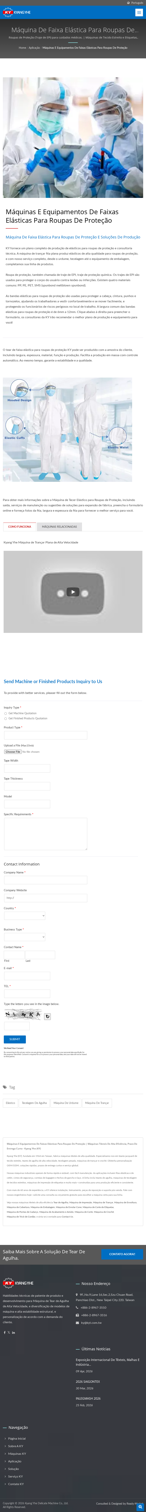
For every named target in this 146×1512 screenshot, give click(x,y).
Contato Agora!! (122, 1254)
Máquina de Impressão (80, 1202)
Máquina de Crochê (104, 1212)
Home (22, 48)
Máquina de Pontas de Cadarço (22, 1212)
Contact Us (67, 1217)
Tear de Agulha (60, 1202)
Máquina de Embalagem (43, 1207)
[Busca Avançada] (140, 1507)
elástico (10, 1103)
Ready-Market (135, 1504)
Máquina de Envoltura (125, 1202)
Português (137, 3)
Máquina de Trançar (103, 1202)
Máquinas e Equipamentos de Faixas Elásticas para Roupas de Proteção (85, 48)
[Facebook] (5, 1333)
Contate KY (16, 1484)
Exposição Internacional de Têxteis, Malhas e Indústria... (108, 1362)
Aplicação (34, 48)
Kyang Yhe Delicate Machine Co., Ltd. (46, 1503)
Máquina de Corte (84, 1212)
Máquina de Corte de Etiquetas (98, 1207)
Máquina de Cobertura (18, 1207)
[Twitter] (8, 1333)
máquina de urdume (66, 1103)
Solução (13, 1468)
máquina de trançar (97, 1103)
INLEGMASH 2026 (88, 1398)
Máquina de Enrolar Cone (69, 1207)
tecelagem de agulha (34, 1103)
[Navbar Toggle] (139, 12)
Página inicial (17, 1438)
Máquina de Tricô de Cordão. (21, 1217)
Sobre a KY (15, 1446)
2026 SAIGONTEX (88, 1382)
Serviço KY (15, 1476)
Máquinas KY (17, 1453)
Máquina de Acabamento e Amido (56, 1212)
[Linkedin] (13, 1333)
